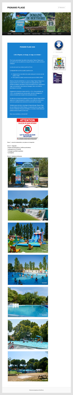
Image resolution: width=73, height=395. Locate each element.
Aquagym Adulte (45, 33)
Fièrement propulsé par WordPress (36, 390)
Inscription (54, 33)
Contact (59, 33)
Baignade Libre (27, 33)
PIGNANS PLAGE (16, 7)
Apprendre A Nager (36, 33)
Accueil (9, 33)
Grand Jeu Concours (17, 33)
